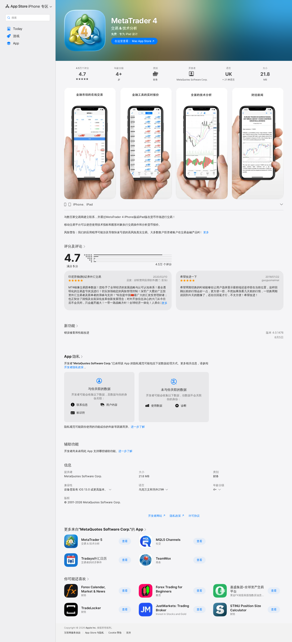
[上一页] (60, 143)
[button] (28, 29)
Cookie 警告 (115, 633)
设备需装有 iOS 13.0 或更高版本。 (85, 489)
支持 (128, 633)
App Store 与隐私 (94, 633)
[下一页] (288, 143)
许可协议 (194, 515)
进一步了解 (138, 426)
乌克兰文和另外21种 (151, 489)
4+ (215, 489)
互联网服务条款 (72, 633)
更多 (206, 232)
